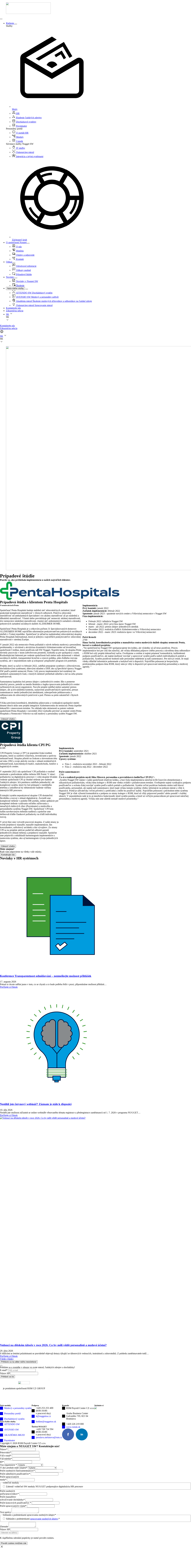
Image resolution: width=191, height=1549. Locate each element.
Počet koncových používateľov (15, 1503)
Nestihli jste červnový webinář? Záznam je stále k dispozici (35, 1104)
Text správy (6, 1512)
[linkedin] (82, 1434)
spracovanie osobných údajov (44, 1518)
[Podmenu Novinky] (16, 277)
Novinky (10, 277)
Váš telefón (6, 1458)
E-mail (3, 1370)
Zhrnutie (4, 1526)
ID (2, 1462)
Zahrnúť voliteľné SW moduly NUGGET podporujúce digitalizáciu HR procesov (44, 1486)
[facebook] (68, 1434)
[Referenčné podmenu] (14, 262)
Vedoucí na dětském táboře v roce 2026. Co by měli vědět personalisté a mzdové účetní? (53, 1345)
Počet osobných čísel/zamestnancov (17, 1470)
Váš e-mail (5, 1455)
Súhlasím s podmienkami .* (33, 1518)
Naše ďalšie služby (15, 288)
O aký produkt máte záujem (13, 1467)
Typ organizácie (8, 1465)
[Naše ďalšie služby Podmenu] (27, 289)
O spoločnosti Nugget (16, 242)
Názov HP (5, 1373)
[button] (49, 317)
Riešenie (10, 23)
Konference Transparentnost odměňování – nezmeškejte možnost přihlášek (45, 976)
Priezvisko (5, 1452)
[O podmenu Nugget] (28, 243)
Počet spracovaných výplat (13, 1506)
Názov (3, 1449)
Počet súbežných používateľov (15, 1474)
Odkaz (9, 262)
